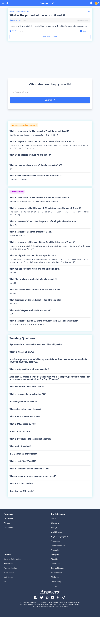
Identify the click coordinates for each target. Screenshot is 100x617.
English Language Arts (60, 536)
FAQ (5, 582)
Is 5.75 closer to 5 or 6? (20, 431)
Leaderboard (9, 518)
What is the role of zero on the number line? (29, 468)
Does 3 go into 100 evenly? (22, 491)
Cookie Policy (56, 582)
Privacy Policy (56, 573)
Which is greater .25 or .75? (22, 352)
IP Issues (54, 586)
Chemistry (55, 523)
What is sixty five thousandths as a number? (29, 369)
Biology (54, 527)
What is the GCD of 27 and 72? (23, 461)
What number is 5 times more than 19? (27, 386)
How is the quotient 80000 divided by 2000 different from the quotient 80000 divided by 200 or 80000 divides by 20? (49, 360)
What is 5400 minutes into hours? (25, 416)
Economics (55, 550)
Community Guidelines (12, 559)
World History (56, 532)
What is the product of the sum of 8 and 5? (37, 15)
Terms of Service (57, 568)
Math (18, 11)
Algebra (54, 518)
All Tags (7, 523)
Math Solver (8, 577)
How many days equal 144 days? (24, 401)
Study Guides (9, 573)
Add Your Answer (50, 36)
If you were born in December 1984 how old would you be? (36, 344)
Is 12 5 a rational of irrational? (23, 453)
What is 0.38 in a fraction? (21, 483)
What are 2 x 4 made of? (20, 446)
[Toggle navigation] (3, 3)
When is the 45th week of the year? (25, 409)
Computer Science (58, 546)
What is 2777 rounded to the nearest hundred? (30, 439)
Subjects (12, 11)
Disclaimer (55, 577)
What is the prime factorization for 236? (28, 394)
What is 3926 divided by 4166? (23, 424)
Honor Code (8, 563)
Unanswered (9, 527)
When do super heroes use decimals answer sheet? (33, 476)
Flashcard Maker (10, 568)
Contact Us (55, 563)
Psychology (55, 541)
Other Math (26, 11)
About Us (54, 559)
